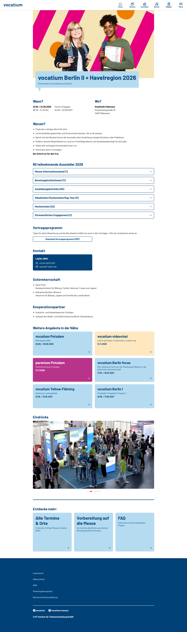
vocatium (40, 610)
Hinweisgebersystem (43, 591)
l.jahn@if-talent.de (48, 266)
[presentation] (35, 457)
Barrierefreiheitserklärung (45, 597)
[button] (93, 171)
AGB (35, 585)
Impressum (38, 573)
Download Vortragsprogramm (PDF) (62, 239)
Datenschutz (39, 579)
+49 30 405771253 (47, 263)
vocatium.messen (60, 610)
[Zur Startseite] (14, 5)
